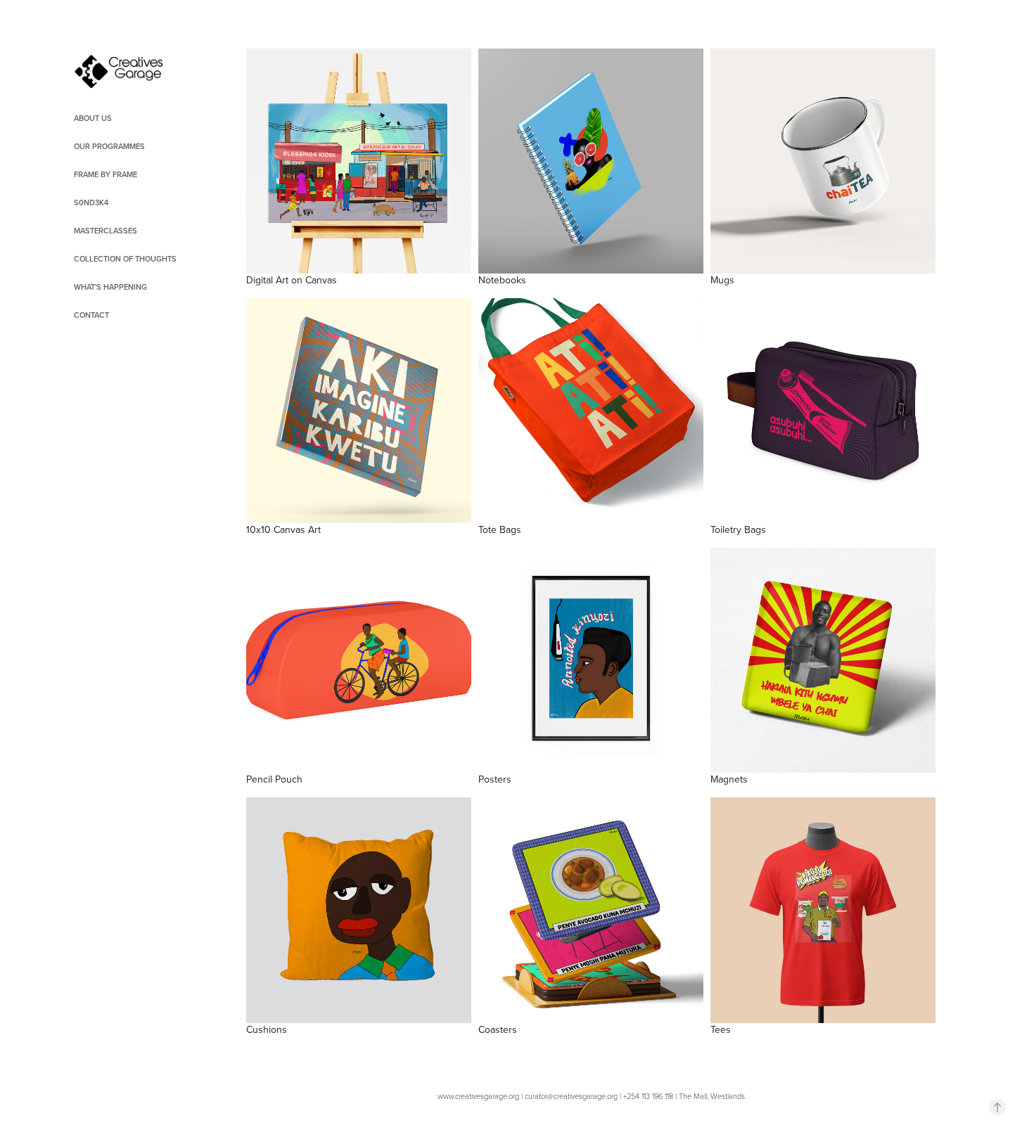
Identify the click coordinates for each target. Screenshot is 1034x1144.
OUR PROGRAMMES (109, 146)
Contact (91, 315)
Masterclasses (105, 230)
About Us (93, 118)
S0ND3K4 (91, 202)
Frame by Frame (105, 174)
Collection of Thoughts (125, 258)
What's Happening (110, 287)
